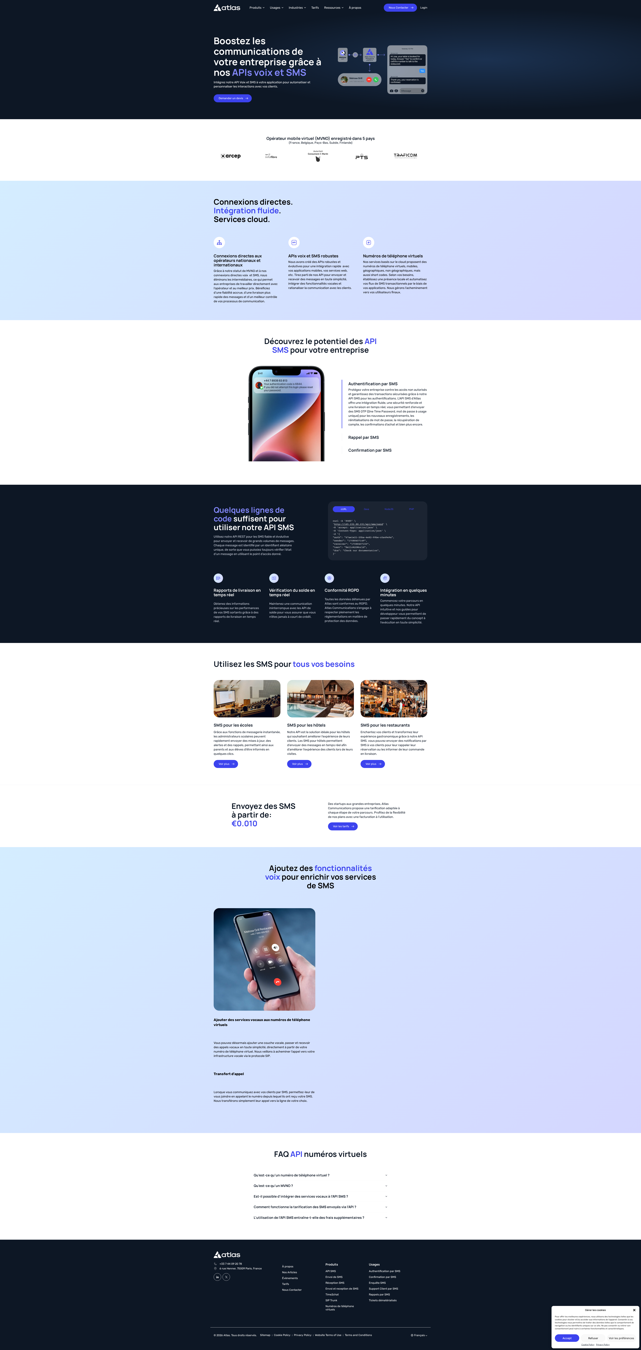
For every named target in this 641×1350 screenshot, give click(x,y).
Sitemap (265, 1335)
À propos (355, 8)
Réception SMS (335, 1282)
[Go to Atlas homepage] (227, 1255)
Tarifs (315, 8)
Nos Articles (289, 1272)
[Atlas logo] (227, 7)
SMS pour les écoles (233, 725)
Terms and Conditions (358, 1335)
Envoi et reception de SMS (342, 1288)
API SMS (331, 1271)
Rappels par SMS (379, 1294)
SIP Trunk (331, 1300)
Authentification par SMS (384, 1271)
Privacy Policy (603, 1344)
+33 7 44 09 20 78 (231, 1263)
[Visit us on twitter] (226, 1277)
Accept (567, 1338)
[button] (634, 1310)
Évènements (290, 1278)
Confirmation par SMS (382, 1277)
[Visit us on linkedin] (217, 1277)
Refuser (593, 1338)
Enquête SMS (377, 1282)
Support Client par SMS (383, 1288)
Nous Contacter (292, 1289)
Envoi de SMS (334, 1277)
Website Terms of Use (328, 1335)
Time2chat (332, 1294)
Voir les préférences (621, 1338)
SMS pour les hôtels (306, 725)
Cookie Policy (587, 1344)
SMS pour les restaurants (385, 725)
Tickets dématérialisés (383, 1300)
